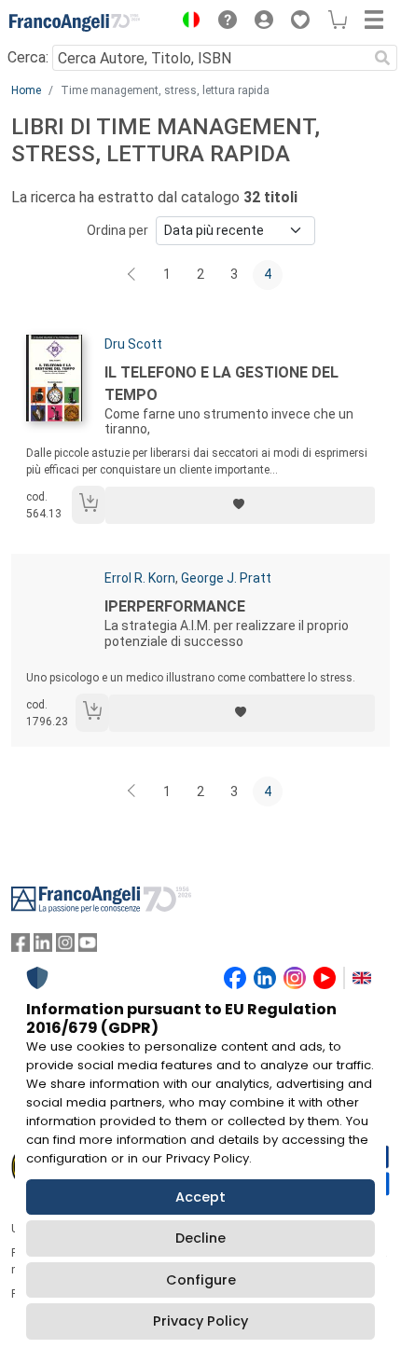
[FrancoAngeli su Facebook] (20, 947)
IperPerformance (174, 606)
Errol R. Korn (139, 578)
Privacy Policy (200, 1321)
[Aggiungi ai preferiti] (240, 505)
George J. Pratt (226, 578)
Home (26, 90)
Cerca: (27, 57)
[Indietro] (133, 275)
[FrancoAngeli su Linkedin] (43, 947)
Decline (200, 1238)
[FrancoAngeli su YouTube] (87, 947)
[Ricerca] (382, 58)
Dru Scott (133, 344)
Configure (201, 1280)
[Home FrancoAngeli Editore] (74, 22)
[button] (186, 22)
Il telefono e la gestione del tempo (221, 384)
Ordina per (117, 230)
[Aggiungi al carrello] (88, 505)
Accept (200, 1197)
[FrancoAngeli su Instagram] (65, 947)
